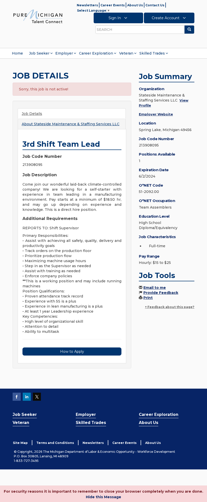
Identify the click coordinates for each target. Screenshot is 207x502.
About (70, 124)
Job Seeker (39, 53)
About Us (135, 5)
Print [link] (148, 297)
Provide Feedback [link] (160, 292)
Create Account (166, 18)
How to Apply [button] (72, 351)
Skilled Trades (152, 53)
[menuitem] (17, 53)
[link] (38, 16)
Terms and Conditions (55, 443)
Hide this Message (103, 497)
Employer (64, 53)
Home (17, 53)
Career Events (112, 5)
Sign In (115, 18)
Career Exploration (96, 53)
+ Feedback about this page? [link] (169, 307)
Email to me (154, 287)
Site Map (20, 443)
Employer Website (156, 114)
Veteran (126, 53)
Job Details (32, 113)
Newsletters (87, 5)
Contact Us (154, 5)
